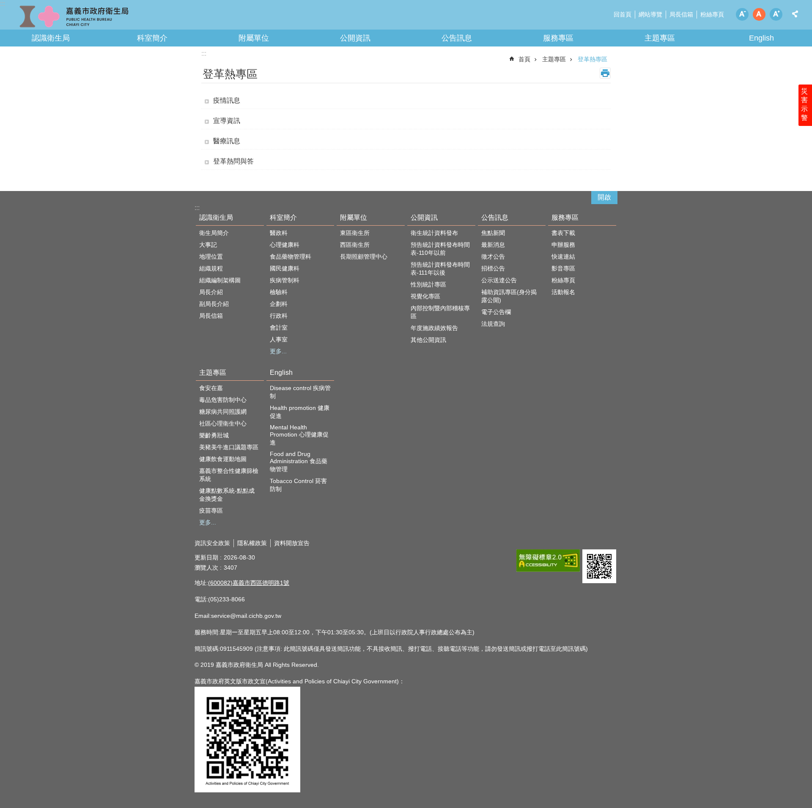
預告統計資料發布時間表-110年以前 (440, 248)
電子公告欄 (496, 311)
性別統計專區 (428, 284)
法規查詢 (493, 323)
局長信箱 (681, 14)
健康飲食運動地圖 (223, 459)
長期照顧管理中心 (363, 256)
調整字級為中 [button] (759, 14)
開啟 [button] (604, 197)
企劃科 (279, 303)
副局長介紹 (214, 303)
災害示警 (804, 104)
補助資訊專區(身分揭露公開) (509, 296)
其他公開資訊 (428, 339)
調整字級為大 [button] (776, 14)
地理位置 (211, 256)
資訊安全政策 (212, 543)
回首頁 (622, 14)
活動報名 (563, 292)
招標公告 (493, 268)
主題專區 (660, 38)
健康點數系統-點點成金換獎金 (227, 494)
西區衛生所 (355, 244)
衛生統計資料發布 (434, 232)
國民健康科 (284, 268)
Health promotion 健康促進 (299, 411)
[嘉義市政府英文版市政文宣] (247, 790)
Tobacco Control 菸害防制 (298, 485)
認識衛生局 (51, 38)
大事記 (208, 244)
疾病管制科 (284, 280)
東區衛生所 (355, 232)
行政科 (279, 315)
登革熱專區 (592, 59)
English (761, 38)
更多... (278, 351)
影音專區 (563, 268)
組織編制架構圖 (220, 280)
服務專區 (558, 38)
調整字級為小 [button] (742, 14)
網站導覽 (650, 14)
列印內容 (605, 73)
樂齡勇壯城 (214, 435)
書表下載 (563, 232)
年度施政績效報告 (434, 328)
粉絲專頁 (712, 14)
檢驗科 (279, 292)
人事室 (279, 339)
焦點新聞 (493, 232)
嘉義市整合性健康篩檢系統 (228, 474)
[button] (548, 560)
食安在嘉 (211, 388)
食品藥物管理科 (290, 256)
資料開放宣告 (292, 543)
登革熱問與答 (233, 161)
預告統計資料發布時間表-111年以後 (440, 268)
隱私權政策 (252, 543)
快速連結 (563, 256)
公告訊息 (457, 38)
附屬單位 (254, 38)
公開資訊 (355, 38)
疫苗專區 (211, 510)
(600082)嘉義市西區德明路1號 (248, 582)
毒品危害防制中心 (223, 399)
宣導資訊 (226, 120)
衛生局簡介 (214, 232)
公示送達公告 (499, 280)
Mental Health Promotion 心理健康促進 (299, 435)
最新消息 (493, 244)
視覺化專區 (425, 296)
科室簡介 (152, 38)
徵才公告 (493, 256)
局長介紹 (211, 292)
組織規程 (211, 268)
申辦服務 (563, 244)
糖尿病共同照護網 (223, 411)
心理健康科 (284, 244)
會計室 (279, 327)
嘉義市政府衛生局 (74, 17)
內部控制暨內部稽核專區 (440, 312)
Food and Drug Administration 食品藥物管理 (298, 461)
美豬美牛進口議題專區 (228, 447)
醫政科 (279, 232)
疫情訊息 (226, 100)
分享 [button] (795, 14)
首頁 (524, 59)
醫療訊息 (226, 141)
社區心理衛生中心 (223, 423)
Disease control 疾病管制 (300, 392)
